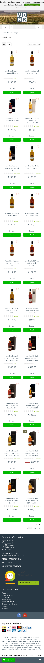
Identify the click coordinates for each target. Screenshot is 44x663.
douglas (29, 639)
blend (30, 637)
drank (35, 639)
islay (20, 641)
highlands (14, 641)
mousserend (30, 643)
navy (37, 643)
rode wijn (17, 646)
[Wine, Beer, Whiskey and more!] (22, 17)
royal (27, 646)
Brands (9, 33)
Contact (4, 606)
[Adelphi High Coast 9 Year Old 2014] (32, 201)
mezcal (7, 643)
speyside (18, 648)
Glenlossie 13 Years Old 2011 (12, 214)
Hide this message (32, 5)
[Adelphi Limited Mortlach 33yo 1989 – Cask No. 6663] (32, 438)
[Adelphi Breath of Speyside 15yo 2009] (12, 106)
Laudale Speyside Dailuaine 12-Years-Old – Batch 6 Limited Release (32, 312)
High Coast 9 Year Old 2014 (32, 214)
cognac (23, 639)
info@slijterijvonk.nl (8, 547)
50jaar (6, 637)
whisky (29, 650)
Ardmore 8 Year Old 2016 (32, 72)
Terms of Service (7, 595)
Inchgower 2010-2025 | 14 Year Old (12, 263)
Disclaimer (5, 597)
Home (4, 33)
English (5, 27)
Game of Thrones (16, 637)
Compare (12, 88)
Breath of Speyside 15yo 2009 (12, 119)
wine (37, 650)
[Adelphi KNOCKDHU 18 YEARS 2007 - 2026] (12, 296)
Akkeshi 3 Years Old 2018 (11, 72)
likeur (29, 641)
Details (12, 92)
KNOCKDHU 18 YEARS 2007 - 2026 (12, 310)
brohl (14, 639)
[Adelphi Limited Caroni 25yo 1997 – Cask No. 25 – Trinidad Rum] (12, 391)
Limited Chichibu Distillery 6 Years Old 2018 (32, 405)
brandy (8, 639)
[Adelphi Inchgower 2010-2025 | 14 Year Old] (12, 248)
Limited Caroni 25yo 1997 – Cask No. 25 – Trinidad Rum (12, 406)
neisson (5, 646)
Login (38, 27)
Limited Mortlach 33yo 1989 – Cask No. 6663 (32, 453)
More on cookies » (22, 8)
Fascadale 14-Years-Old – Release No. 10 (32, 120)
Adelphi (15, 33)
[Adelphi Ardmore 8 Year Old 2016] (32, 58)
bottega (36, 637)
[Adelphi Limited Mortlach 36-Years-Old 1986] (12, 486)
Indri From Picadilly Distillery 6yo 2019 (32, 263)
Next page (36, 528)
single (12, 648)
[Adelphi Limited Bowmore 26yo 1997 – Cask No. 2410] (12, 343)
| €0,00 (10, 660)
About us (5, 593)
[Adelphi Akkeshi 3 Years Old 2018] (12, 58)
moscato (22, 643)
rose (22, 646)
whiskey (23, 650)
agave (25, 637)
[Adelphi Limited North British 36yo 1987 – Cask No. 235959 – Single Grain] (32, 486)
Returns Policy (7, 562)
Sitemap (5, 608)
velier (17, 650)
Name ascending (34, 44)
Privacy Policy (6, 600)
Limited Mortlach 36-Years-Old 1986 (12, 500)
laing (24, 641)
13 (41, 650)
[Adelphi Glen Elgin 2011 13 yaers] (32, 153)
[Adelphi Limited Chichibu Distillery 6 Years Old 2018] (32, 391)
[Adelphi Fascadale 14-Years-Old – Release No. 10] (32, 106)
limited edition (37, 641)
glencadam (6, 641)
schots (6, 648)
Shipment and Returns (9, 604)
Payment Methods (8, 602)
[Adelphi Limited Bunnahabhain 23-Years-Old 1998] (32, 343)
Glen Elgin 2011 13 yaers (32, 167)
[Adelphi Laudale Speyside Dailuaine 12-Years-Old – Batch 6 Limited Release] (32, 296)
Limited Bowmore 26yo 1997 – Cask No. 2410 (12, 358)
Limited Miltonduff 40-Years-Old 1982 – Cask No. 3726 (12, 454)
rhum (11, 646)
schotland (37, 646)
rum (31, 646)
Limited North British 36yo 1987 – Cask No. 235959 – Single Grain (32, 502)
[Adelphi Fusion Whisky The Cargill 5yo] (12, 153)
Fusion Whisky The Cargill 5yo (12, 168)
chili (18, 639)
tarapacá (25, 648)
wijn (33, 650)
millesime (14, 643)
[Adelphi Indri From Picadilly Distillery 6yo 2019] (32, 248)
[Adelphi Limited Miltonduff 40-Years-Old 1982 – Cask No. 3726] (12, 438)
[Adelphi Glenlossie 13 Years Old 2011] (12, 201)
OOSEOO (31, 655)
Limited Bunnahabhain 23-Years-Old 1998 (32, 358)
